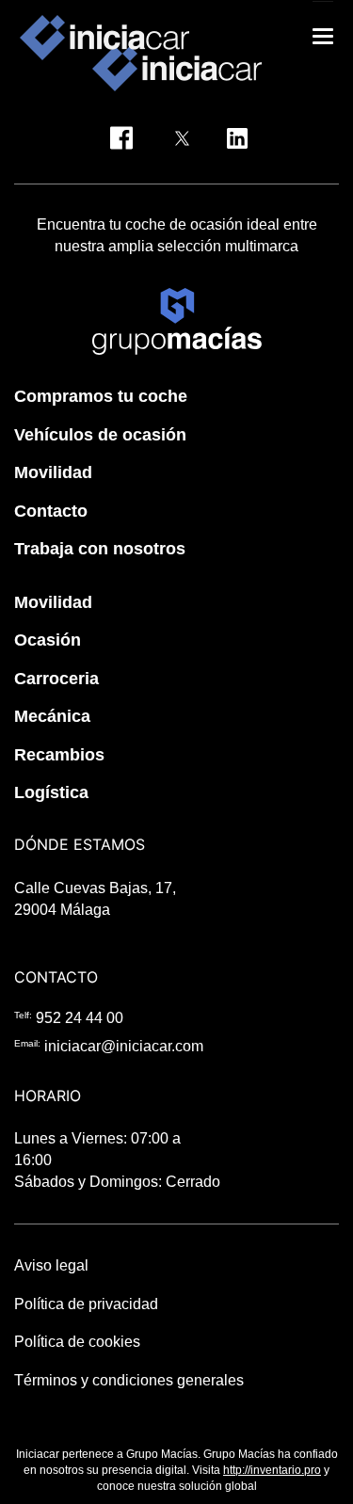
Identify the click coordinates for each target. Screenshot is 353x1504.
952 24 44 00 (79, 1018)
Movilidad (53, 472)
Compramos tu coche (100, 396)
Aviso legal (51, 1265)
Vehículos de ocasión (100, 434)
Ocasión (47, 640)
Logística (51, 792)
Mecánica (52, 716)
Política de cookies (77, 1342)
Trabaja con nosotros (99, 548)
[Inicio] (104, 37)
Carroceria (56, 678)
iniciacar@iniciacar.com (123, 1046)
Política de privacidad (86, 1304)
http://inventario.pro (272, 1470)
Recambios (59, 754)
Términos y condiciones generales (129, 1380)
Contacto (51, 511)
